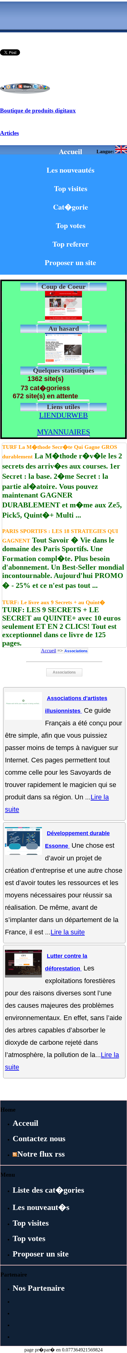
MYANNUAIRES (63, 432)
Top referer (70, 243)
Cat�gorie (70, 206)
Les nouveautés (70, 169)
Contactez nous (39, 1138)
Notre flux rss (41, 1154)
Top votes (70, 225)
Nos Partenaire (39, 1288)
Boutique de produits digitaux (38, 110)
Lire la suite (68, 932)
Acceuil (25, 1123)
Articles (9, 133)
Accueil (70, 151)
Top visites (70, 188)
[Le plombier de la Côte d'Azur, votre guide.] (63, 362)
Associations (76, 651)
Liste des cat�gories (48, 1190)
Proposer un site (70, 262)
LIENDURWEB (63, 415)
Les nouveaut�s (41, 1207)
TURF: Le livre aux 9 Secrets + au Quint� (53, 602)
